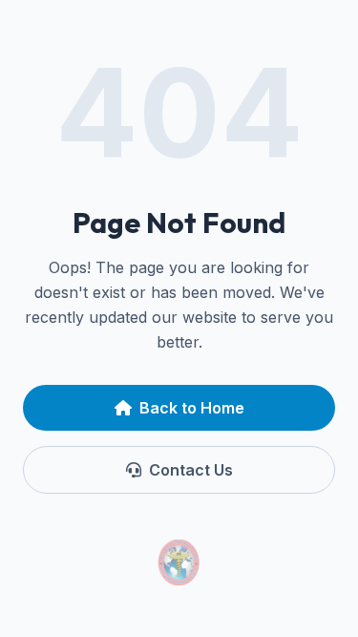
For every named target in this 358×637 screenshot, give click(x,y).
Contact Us (191, 469)
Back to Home (191, 407)
